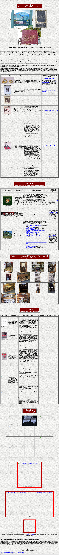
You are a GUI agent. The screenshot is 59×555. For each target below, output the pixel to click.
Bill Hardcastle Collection (31, 246)
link (57, 200)
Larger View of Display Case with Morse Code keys (36, 237)
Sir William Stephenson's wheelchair (33, 244)
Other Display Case (29, 247)
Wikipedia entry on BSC (50, 78)
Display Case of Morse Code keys (32, 232)
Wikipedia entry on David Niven (51, 110)
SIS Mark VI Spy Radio (30, 227)
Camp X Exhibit (30, 534)
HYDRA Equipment (30, 239)
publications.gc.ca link (53, 212)
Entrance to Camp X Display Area (32, 229)
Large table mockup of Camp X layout (33, 225)
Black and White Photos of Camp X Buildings (35, 235)
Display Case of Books (30, 228)
